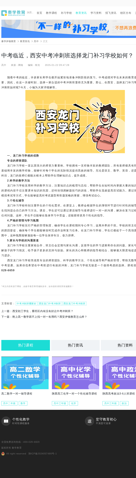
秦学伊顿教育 (8, 41)
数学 (23, 403)
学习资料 (96, 12)
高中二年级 (9, 403)
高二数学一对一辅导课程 (16, 393)
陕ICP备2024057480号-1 (43, 453)
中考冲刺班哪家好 (26, 303)
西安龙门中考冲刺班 (50, 303)
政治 (124, 403)
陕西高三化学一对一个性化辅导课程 (74, 393)
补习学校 (66, 12)
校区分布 (125, 12)
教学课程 (51, 12)
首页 (39, 12)
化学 (73, 403)
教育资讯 (81, 12)
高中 (36, 41)
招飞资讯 (110, 12)
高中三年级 (60, 403)
